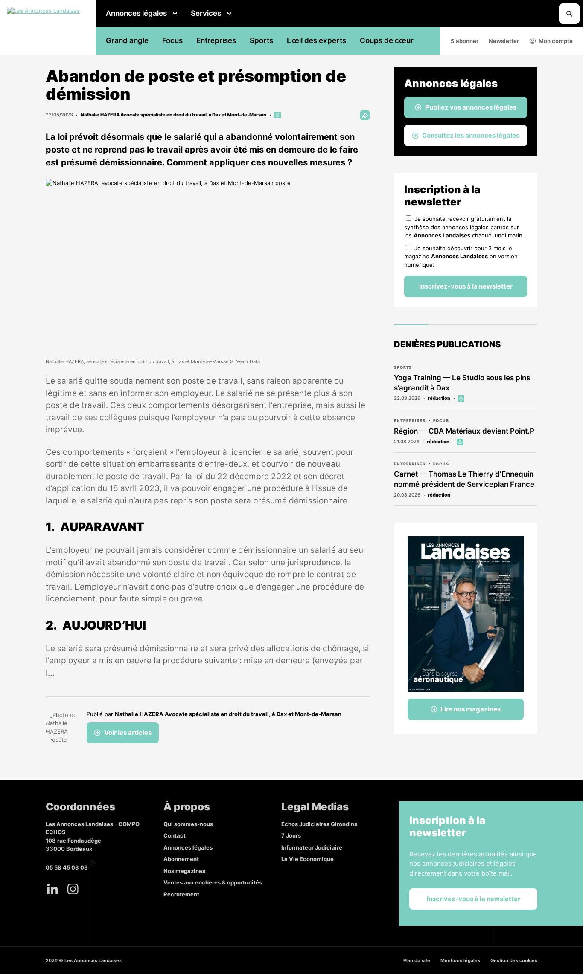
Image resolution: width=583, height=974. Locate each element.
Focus (172, 40)
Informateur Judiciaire (311, 847)
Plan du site (416, 960)
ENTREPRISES (410, 420)
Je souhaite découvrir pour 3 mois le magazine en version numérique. (461, 256)
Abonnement (181, 859)
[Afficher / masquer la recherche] (569, 13)
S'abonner (464, 41)
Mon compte (556, 41)
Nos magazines (184, 870)
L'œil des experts (316, 40)
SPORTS (403, 367)
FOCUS (441, 420)
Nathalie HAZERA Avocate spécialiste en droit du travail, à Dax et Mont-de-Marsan (173, 115)
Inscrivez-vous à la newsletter (466, 286)
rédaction (439, 398)
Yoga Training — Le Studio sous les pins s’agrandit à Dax (462, 382)
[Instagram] (73, 889)
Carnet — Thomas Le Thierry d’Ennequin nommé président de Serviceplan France (464, 479)
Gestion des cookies (513, 960)
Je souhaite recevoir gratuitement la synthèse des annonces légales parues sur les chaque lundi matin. (464, 227)
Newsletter (504, 41)
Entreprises (216, 40)
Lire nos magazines (470, 709)
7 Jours (291, 835)
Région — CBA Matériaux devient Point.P (464, 431)
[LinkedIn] (52, 889)
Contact (174, 835)
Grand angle (127, 40)
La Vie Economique (307, 859)
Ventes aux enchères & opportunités (212, 882)
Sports (261, 40)
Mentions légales (460, 960)
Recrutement (181, 894)
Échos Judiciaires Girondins (319, 824)
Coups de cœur (387, 40)
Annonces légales (136, 13)
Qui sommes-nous (188, 824)
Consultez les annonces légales (470, 135)
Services (206, 13)
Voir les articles (128, 732)
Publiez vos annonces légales (470, 107)
